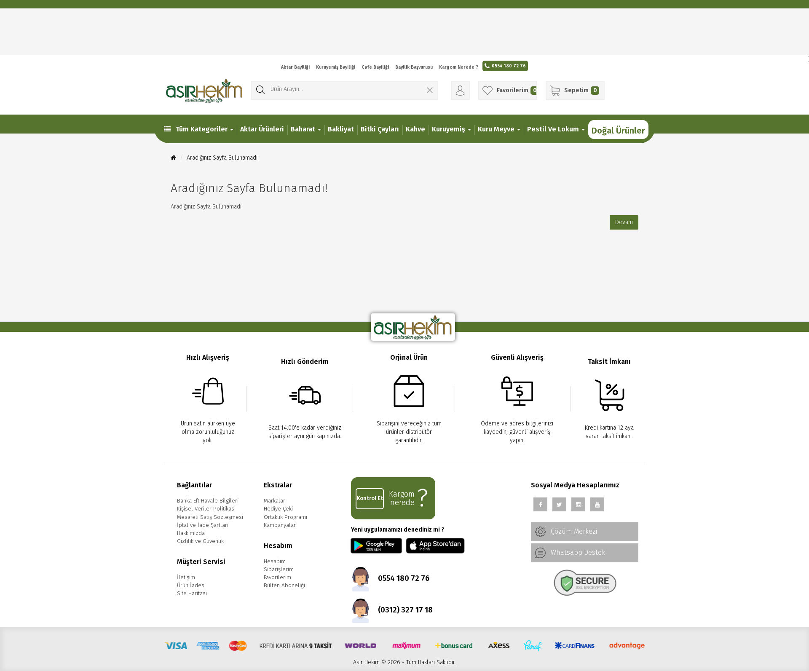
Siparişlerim (279, 569)
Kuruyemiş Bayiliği (335, 67)
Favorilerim (277, 577)
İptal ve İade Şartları (202, 525)
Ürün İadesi (191, 585)
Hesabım (275, 561)
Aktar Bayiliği (295, 67)
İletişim (186, 577)
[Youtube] (597, 504)
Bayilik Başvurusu (414, 67)
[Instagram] (578, 504)
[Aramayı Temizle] (429, 91)
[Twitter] (559, 504)
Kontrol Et (369, 498)
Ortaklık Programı (285, 517)
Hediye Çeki (278, 508)
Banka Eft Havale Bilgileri (207, 500)
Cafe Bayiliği (375, 67)
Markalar (274, 500)
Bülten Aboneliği (284, 585)
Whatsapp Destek (577, 552)
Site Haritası (192, 593)
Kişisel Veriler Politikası (206, 508)
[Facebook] (540, 504)
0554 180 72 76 (509, 66)
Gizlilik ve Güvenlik (200, 541)
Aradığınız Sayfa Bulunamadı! (223, 157)
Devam (624, 222)
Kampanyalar (280, 525)
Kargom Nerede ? (458, 67)
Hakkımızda (191, 533)
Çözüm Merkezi (573, 531)
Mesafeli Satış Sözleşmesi (210, 517)
